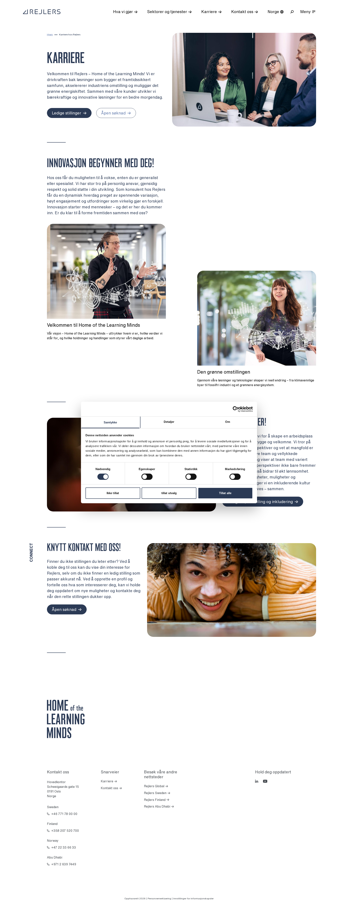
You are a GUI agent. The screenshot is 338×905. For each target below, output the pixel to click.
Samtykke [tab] (110, 422)
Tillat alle (225, 493)
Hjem (50, 34)
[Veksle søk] (292, 12)
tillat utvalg (169, 493)
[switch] (147, 477)
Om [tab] (227, 421)
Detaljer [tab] (169, 421)
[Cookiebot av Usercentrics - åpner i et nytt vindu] (235, 409)
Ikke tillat (113, 493)
